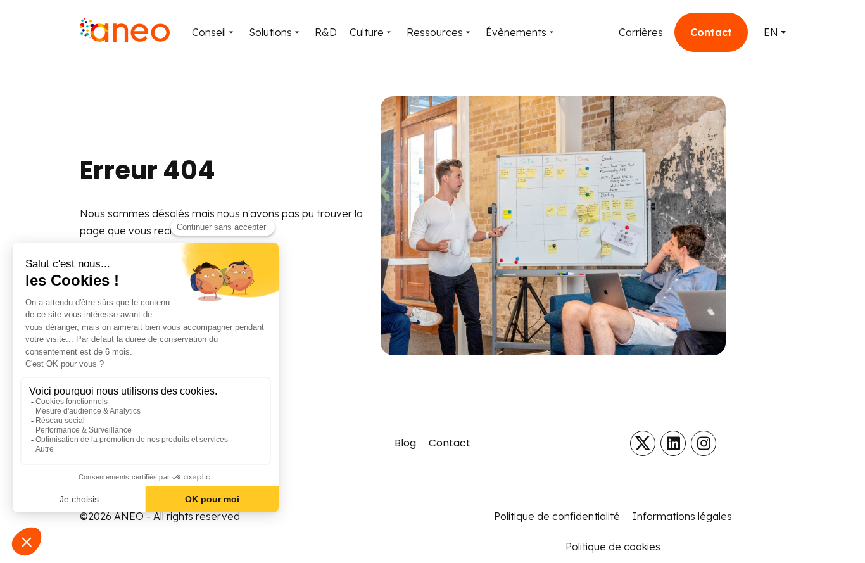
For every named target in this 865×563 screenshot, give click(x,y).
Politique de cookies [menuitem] (612, 546)
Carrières (641, 32)
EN (771, 32)
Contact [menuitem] (449, 443)
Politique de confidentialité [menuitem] (557, 516)
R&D (326, 32)
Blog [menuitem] (405, 443)
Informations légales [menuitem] (682, 516)
